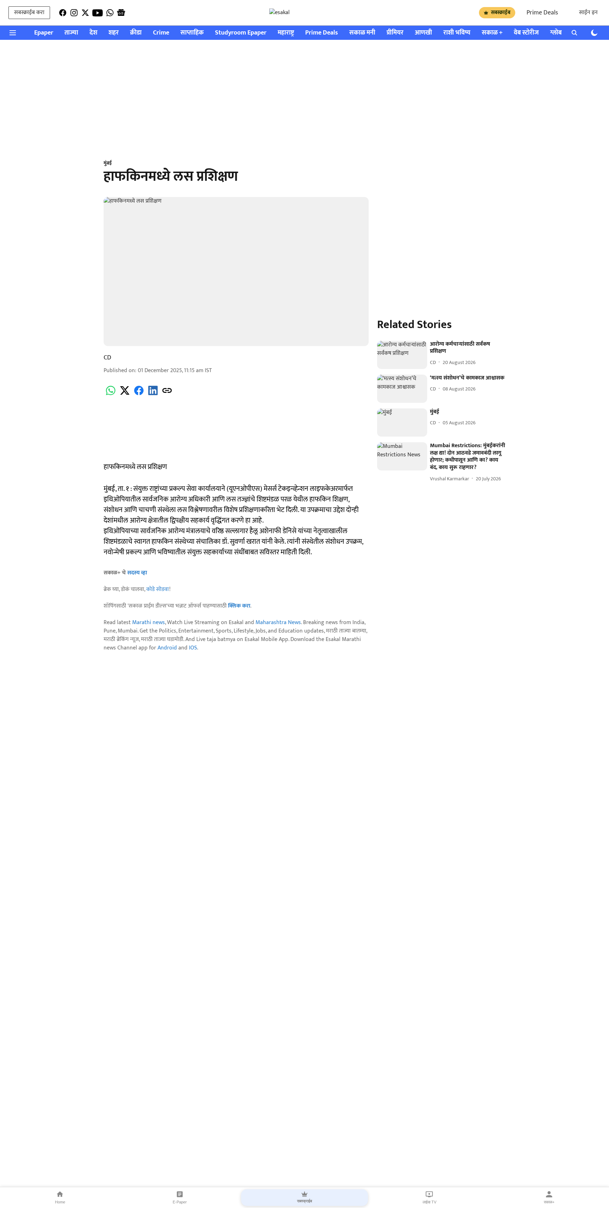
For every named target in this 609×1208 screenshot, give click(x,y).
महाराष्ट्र (286, 33)
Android (167, 648)
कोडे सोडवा (157, 589)
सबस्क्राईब (500, 12)
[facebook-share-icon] (138, 394)
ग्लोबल (558, 33)
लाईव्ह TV (429, 1202)
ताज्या (71, 33)
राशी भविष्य (456, 33)
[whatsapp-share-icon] (110, 394)
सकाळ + (492, 33)
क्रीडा (136, 33)
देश (93, 33)
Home (60, 1202)
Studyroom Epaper (240, 33)
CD (107, 357)
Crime (161, 33)
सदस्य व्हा (137, 573)
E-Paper (180, 1202)
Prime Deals (542, 12)
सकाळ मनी (362, 33)
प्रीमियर (395, 33)
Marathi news (148, 622)
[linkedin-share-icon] (153, 394)
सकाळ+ (549, 1202)
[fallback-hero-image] (402, 355)
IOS (193, 648)
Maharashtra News (278, 622)
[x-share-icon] (124, 394)
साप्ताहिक (192, 33)
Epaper (43, 33)
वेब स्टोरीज (526, 33)
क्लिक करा (239, 606)
